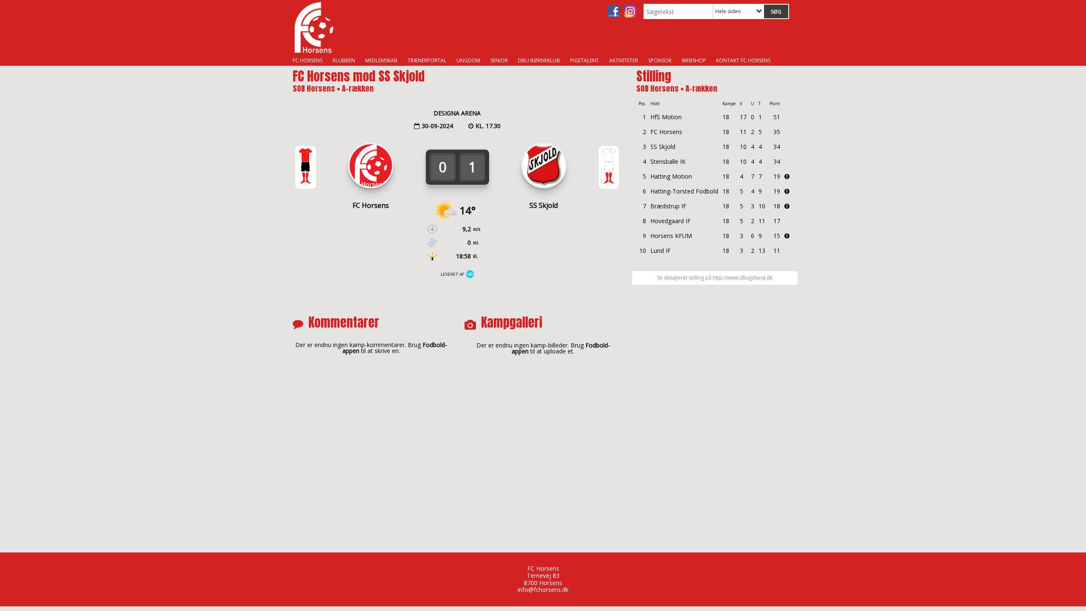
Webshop (694, 60)
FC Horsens (307, 60)
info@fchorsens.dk (543, 590)
